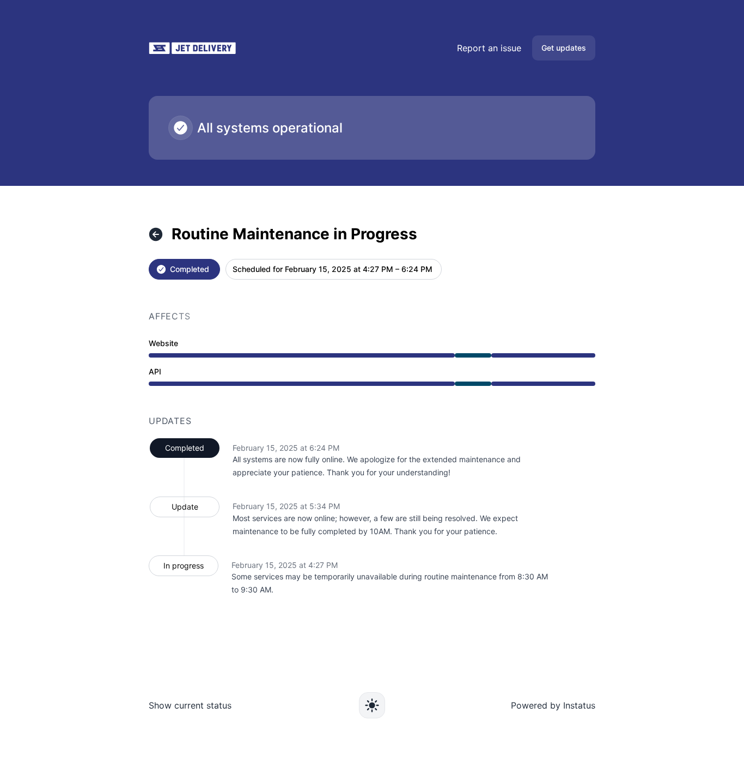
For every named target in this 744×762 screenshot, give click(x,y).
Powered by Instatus (553, 705)
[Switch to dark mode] (372, 705)
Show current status (190, 705)
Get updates (563, 47)
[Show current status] (155, 234)
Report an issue (489, 48)
